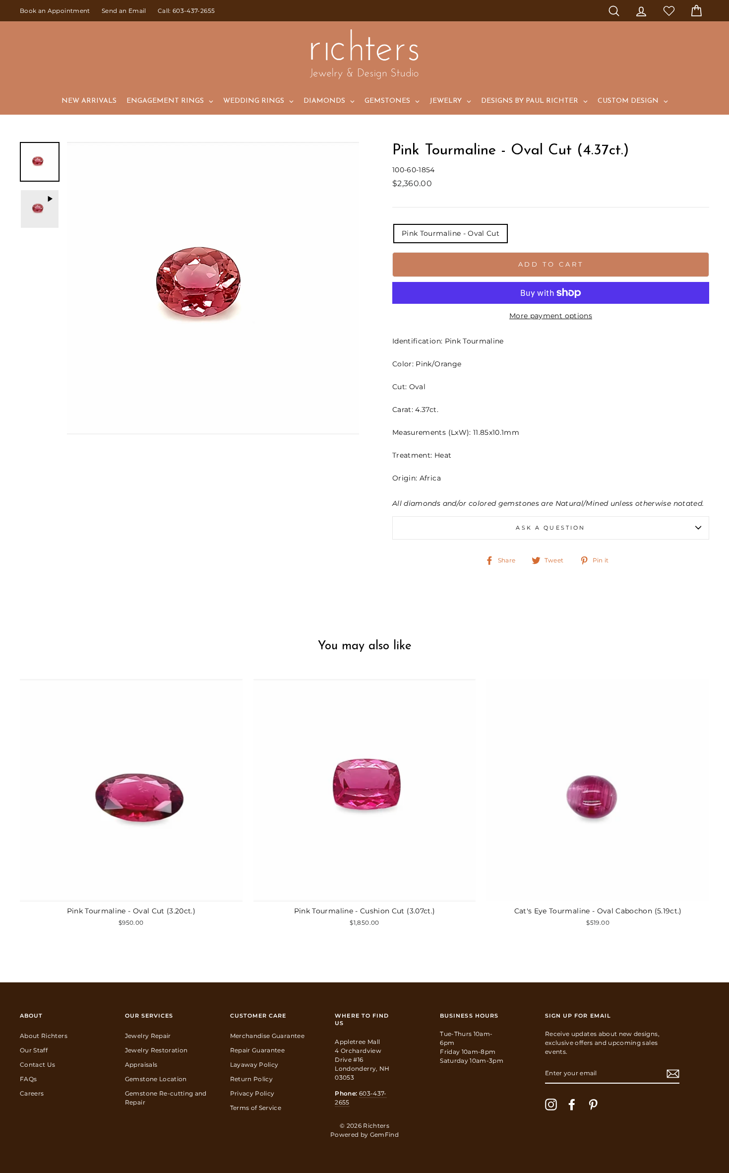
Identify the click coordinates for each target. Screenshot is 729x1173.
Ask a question (550, 528)
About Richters (43, 1035)
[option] (213, 288)
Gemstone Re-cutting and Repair (166, 1098)
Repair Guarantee (257, 1050)
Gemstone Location (156, 1079)
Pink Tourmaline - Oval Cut (450, 233)
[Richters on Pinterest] (593, 1104)
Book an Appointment (55, 10)
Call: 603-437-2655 (186, 10)
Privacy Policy (252, 1093)
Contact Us (38, 1064)
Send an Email (124, 10)
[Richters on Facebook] (572, 1104)
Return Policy (251, 1079)
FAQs (28, 1079)
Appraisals (141, 1064)
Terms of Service (256, 1107)
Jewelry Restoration (156, 1050)
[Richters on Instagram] (551, 1104)
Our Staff (34, 1050)
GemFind (384, 1134)
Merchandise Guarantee (267, 1035)
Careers (32, 1093)
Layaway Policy (254, 1064)
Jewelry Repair (148, 1035)
